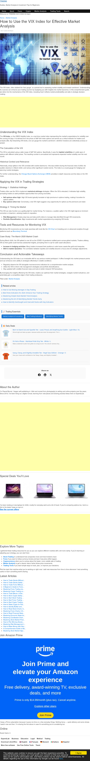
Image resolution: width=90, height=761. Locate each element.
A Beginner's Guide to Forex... (13, 587)
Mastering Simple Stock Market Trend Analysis (20, 296)
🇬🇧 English (23, 742)
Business (15, 738)
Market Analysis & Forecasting (13, 316)
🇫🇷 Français (33, 742)
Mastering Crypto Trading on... (13, 591)
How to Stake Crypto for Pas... (13, 604)
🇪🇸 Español (65, 742)
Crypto (28, 11)
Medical (40, 738)
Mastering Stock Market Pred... (14, 620)
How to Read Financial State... (13, 613)
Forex (20, 11)
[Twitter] (51, 375)
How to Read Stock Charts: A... (14, 609)
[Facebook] (39, 375)
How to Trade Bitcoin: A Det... (13, 593)
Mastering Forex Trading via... (13, 589)
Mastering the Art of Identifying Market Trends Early (22, 299)
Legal (33, 738)
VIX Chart (51, 229)
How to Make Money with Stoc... (14, 626)
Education (24, 738)
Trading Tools (55, 11)
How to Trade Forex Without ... (14, 585)
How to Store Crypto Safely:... (13, 596)
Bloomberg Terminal (20, 231)
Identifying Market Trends (54, 316)
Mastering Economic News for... (14, 615)
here (61, 758)
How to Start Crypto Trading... (13, 602)
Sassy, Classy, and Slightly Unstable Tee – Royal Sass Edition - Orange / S (39, 353)
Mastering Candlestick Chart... (13, 617)
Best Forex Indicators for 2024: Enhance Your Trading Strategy (26, 293)
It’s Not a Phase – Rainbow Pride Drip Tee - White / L (32, 341)
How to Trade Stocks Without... (14, 580)
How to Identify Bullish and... (13, 606)
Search (66, 11)
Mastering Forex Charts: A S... (13, 611)
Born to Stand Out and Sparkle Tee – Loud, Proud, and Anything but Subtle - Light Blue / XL (46, 330)
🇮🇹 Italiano (55, 742)
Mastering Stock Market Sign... (14, 631)
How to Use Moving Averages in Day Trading (19, 290)
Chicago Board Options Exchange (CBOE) (36, 174)
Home (4, 11)
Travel (38, 745)
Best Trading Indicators (34, 316)
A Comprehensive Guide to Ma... (14, 628)
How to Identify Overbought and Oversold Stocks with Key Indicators (28, 302)
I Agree (78, 752)
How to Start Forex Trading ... (13, 600)
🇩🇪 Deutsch (44, 742)
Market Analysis (40, 11)
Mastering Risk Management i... (14, 624)
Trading (47, 738)
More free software (8, 745)
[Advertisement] (45, 112)
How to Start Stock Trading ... (13, 598)
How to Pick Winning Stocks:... (13, 622)
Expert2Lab (5, 738)
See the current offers (9, 509)
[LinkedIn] (45, 375)
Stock (12, 11)
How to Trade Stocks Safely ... (13, 582)
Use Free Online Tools (25, 745)
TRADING (3, 1)
